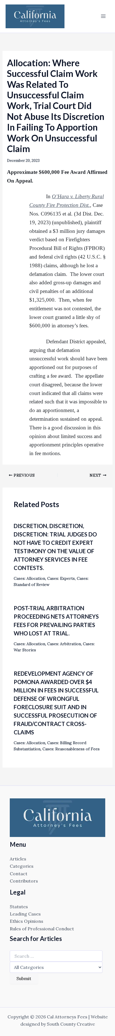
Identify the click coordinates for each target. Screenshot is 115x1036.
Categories (21, 866)
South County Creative (71, 1024)
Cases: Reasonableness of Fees (71, 748)
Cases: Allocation (29, 578)
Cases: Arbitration (64, 643)
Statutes (19, 906)
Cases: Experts (61, 578)
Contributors (24, 881)
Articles (18, 859)
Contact (18, 873)
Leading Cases (25, 914)
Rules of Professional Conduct (42, 928)
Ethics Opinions (26, 921)
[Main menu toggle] (103, 16)
